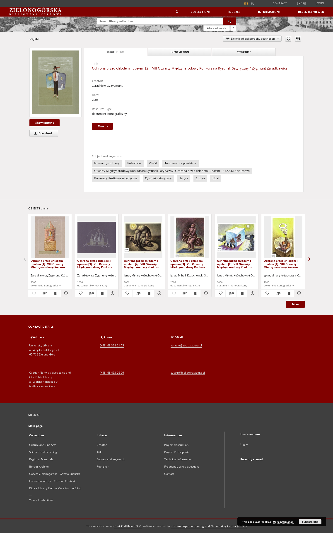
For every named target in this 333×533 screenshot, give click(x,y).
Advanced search (216, 28)
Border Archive (39, 466)
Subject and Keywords (111, 459)
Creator (102, 445)
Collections (201, 12)
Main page (35, 426)
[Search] (229, 21)
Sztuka (200, 178)
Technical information (178, 459)
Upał (215, 178)
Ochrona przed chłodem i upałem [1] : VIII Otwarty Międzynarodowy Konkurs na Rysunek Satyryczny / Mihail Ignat (281, 264)
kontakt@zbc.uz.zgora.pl (186, 345)
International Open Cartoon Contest (52, 481)
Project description (176, 445)
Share (301, 3)
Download (45, 133)
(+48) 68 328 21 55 (112, 345)
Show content (44, 123)
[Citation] (298, 39)
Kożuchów (134, 163)
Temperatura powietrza (180, 163)
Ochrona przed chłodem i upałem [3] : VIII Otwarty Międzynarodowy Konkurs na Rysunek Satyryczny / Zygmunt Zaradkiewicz (94, 264)
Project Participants (176, 452)
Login (320, 3)
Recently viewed (311, 12)
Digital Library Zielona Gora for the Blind (55, 488)
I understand (310, 522)
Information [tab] (180, 52)
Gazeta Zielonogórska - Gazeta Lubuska (54, 474)
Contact (169, 474)
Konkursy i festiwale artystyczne (115, 178)
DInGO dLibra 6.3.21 (128, 526)
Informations (269, 12)
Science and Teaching (43, 452)
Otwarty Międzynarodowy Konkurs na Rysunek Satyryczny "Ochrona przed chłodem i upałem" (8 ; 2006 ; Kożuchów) (172, 171)
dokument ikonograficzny (109, 114)
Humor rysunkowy (107, 163)
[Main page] (177, 12)
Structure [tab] (244, 52)
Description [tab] (115, 52)
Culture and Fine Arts (42, 445)
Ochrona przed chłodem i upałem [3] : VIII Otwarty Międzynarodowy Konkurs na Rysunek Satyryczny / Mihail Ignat (187, 264)
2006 (95, 100)
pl (252, 3)
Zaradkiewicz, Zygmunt (107, 86)
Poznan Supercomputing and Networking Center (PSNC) (209, 526)
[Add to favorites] (288, 39)
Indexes (234, 12)
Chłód (153, 163)
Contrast (280, 3)
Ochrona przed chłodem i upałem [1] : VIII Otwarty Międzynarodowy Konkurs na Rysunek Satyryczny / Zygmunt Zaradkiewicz (48, 264)
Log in (244, 444)
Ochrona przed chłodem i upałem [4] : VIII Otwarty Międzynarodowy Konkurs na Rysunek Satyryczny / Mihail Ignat (141, 264)
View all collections (41, 500)
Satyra (183, 178)
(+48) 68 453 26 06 (112, 373)
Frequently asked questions (181, 466)
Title (99, 452)
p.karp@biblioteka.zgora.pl (188, 373)
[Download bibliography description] (44, 293)
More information (283, 521)
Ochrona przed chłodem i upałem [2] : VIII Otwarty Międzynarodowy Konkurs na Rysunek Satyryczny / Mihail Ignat (234, 264)
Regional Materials (41, 459)
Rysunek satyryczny (158, 178)
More (295, 304)
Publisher (103, 466)
